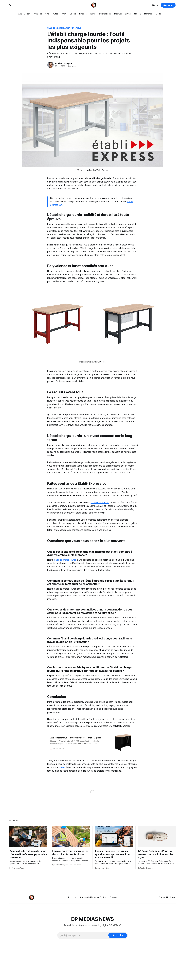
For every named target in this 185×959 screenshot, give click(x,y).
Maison (137, 14)
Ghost (173, 897)
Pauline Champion (63, 63)
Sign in (155, 5)
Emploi (73, 14)
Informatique (105, 14)
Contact (113, 897)
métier (62, 767)
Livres (128, 14)
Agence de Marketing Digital (93, 897)
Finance (83, 14)
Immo (92, 14)
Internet (118, 14)
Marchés (148, 14)
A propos (72, 897)
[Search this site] (10, 5)
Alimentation (24, 14)
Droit (64, 14)
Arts (47, 14)
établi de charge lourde (64, 560)
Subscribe (168, 5)
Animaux (38, 14)
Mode (158, 14)
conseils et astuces (100, 502)
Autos (55, 14)
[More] (166, 14)
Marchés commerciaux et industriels (64, 28)
